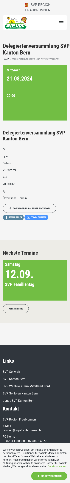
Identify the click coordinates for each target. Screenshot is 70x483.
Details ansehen (57, 466)
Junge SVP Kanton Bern (18, 400)
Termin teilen (15, 217)
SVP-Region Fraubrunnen (38, 7)
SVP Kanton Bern (14, 379)
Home (6, 59)
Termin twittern (38, 217)
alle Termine (16, 308)
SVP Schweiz (11, 371)
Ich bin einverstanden (49, 476)
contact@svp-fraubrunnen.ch (22, 430)
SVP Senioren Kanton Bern (20, 393)
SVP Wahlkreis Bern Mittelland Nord (26, 386)
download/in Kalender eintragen (31, 208)
